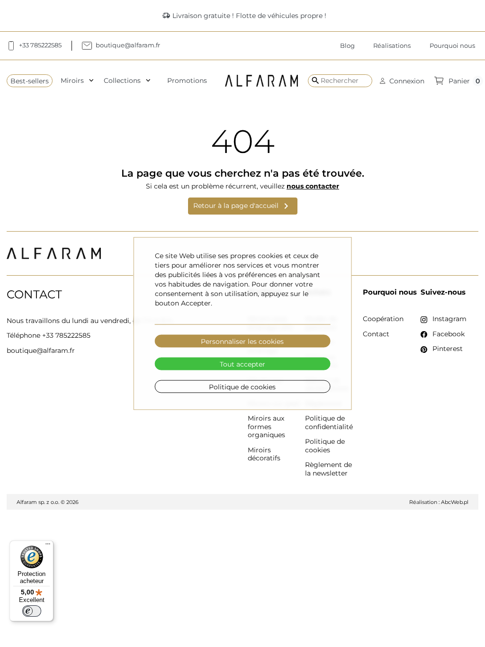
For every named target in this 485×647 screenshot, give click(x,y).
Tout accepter (242, 363)
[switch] (31, 611)
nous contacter (313, 186)
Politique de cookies (242, 386)
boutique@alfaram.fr (41, 350)
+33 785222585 (66, 335)
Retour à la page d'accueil (242, 206)
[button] (402, 81)
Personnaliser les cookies (242, 341)
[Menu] (48, 546)
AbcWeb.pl (454, 502)
